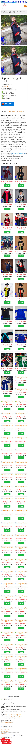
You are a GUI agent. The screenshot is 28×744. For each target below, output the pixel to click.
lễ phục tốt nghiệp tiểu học (18, 153)
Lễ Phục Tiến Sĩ (4, 731)
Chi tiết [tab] (5, 111)
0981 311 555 (8, 714)
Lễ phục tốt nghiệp (11, 11)
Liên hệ (6, 86)
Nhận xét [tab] (12, 111)
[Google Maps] (7, 722)
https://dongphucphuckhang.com (14, 716)
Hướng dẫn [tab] (21, 111)
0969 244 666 (17, 714)
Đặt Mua (7, 185)
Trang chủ (3, 11)
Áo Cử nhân (4, 733)
